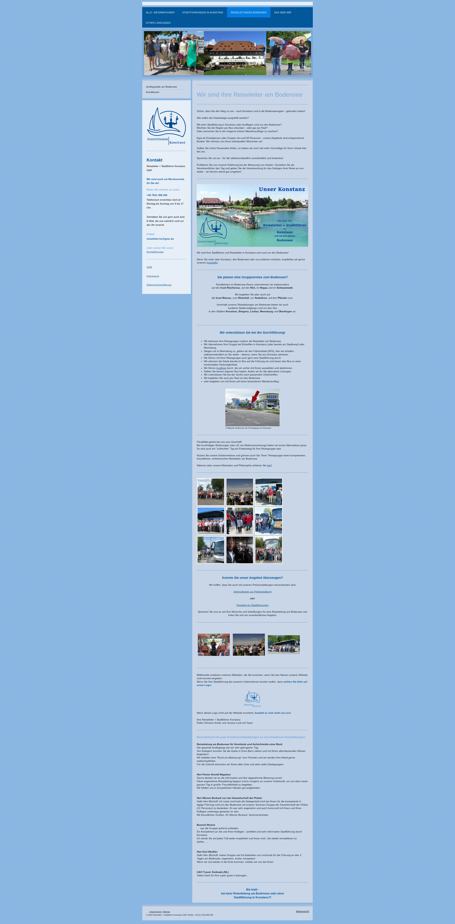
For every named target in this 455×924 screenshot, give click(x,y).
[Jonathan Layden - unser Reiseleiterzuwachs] (211, 492)
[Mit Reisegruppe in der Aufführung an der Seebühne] (240, 550)
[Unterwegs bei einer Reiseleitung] (269, 521)
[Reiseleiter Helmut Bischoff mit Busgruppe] (211, 521)
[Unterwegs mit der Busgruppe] (284, 644)
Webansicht (302, 911)
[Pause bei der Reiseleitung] (269, 492)
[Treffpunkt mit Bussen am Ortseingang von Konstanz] (252, 407)
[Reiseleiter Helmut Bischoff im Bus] (214, 645)
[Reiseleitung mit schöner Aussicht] (240, 492)
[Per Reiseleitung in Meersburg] (249, 645)
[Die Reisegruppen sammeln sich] (240, 521)
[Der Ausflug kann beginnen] (211, 550)
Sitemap (166, 912)
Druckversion (155, 912)
